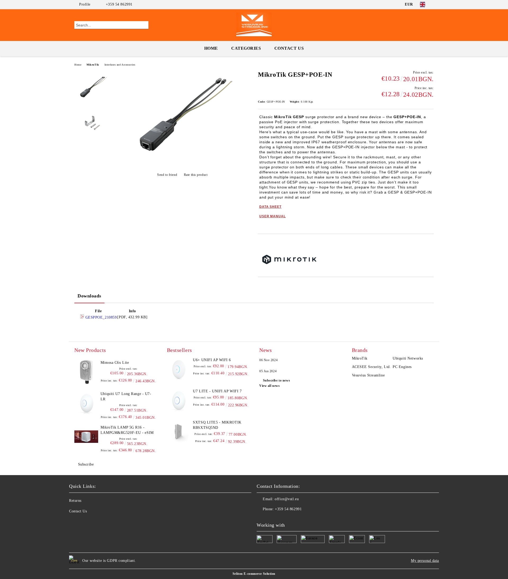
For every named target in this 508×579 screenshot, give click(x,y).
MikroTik (93, 64)
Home (211, 48)
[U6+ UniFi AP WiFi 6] (179, 369)
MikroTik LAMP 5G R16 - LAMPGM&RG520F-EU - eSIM (127, 430)
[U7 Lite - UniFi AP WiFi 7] (179, 400)
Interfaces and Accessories (120, 64)
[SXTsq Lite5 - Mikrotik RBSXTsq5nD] (179, 432)
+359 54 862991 (119, 4)
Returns (75, 501)
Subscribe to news (276, 380)
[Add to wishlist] (268, 243)
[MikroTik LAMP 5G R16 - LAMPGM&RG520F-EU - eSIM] (86, 437)
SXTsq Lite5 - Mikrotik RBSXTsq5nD (217, 425)
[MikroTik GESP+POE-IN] (182, 162)
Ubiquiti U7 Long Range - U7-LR (126, 396)
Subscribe (86, 464)
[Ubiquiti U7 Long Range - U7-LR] (86, 403)
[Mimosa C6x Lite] (86, 372)
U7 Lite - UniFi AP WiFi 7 (217, 391)
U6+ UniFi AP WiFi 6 (212, 360)
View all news (269, 386)
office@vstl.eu (287, 499)
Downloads (89, 295)
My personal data (425, 561)
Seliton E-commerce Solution (254, 574)
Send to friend (167, 175)
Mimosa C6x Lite (115, 363)
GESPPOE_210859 (100, 317)
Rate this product (195, 175)
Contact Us (289, 48)
